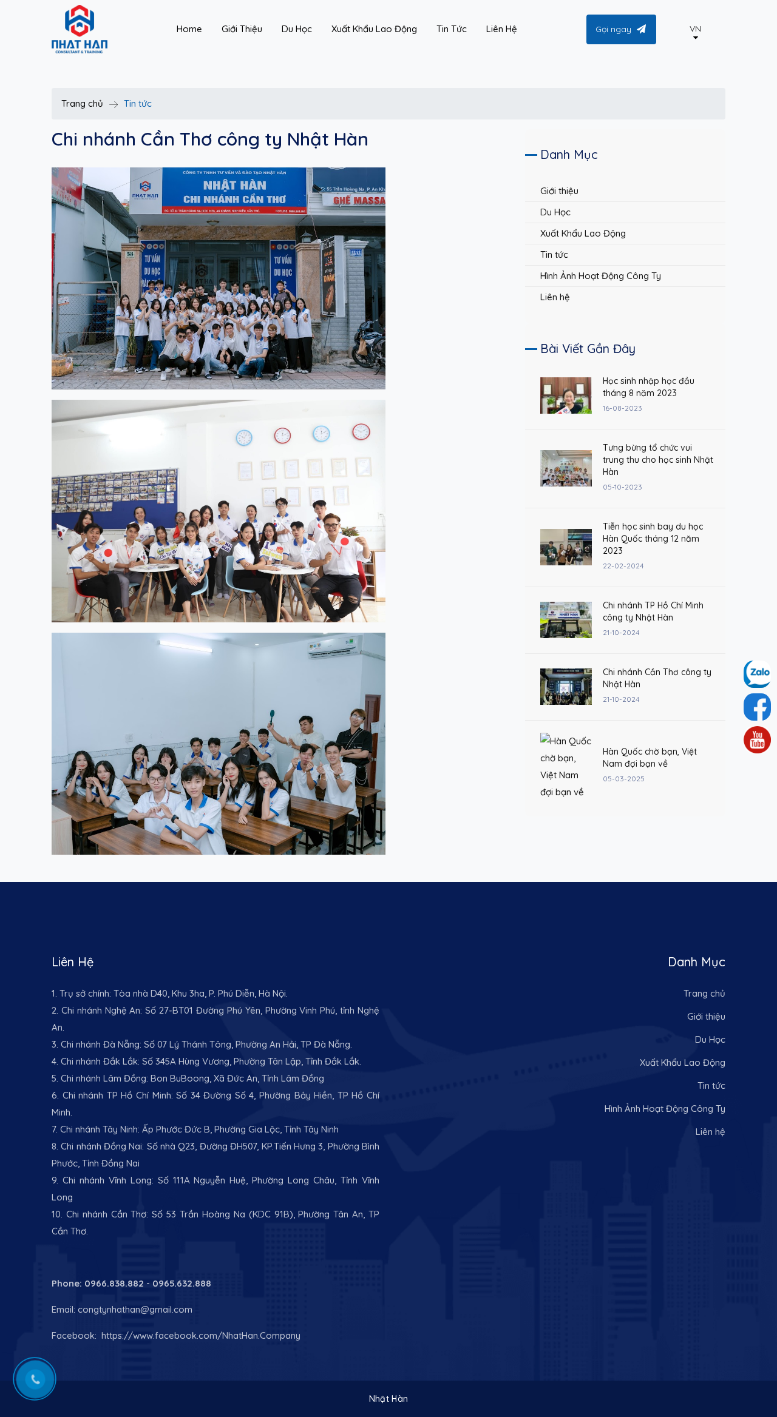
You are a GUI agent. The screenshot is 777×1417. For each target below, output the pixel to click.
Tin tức (554, 254)
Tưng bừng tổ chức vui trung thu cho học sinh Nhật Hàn (658, 459)
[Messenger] (757, 674)
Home (189, 29)
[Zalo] (757, 707)
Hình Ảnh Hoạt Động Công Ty (600, 275)
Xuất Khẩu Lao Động (583, 233)
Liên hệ (555, 297)
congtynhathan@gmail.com (135, 1309)
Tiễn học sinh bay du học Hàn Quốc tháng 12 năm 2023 (653, 538)
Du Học (555, 212)
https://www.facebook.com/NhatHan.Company (199, 1335)
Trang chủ (82, 103)
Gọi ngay (613, 29)
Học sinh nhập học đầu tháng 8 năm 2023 (648, 387)
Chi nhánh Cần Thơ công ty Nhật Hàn (657, 678)
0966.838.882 (114, 1283)
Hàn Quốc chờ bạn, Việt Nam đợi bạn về (650, 757)
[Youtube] (757, 740)
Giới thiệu (559, 191)
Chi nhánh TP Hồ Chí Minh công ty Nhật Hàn (653, 611)
